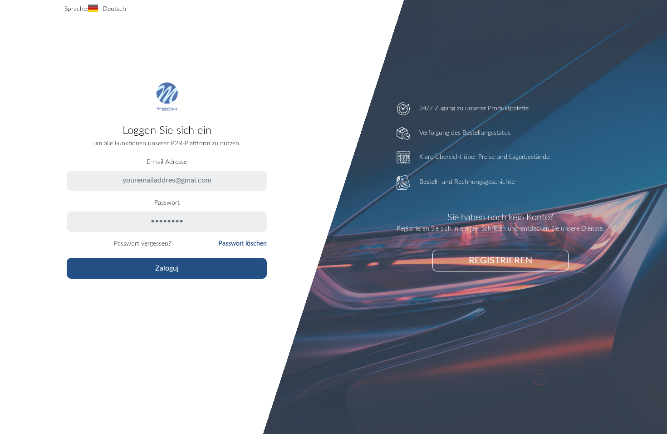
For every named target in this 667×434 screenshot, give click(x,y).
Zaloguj (167, 268)
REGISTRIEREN (500, 260)
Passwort (167, 203)
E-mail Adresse (167, 162)
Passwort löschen (242, 244)
